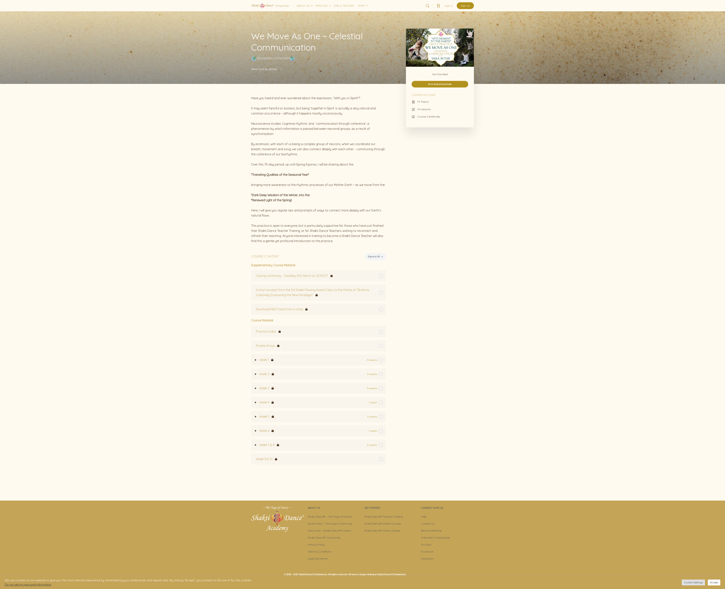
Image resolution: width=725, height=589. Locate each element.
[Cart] (438, 5)
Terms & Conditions (319, 551)
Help (424, 516)
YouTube (426, 544)
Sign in (449, 5)
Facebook (427, 551)
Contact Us (428, 523)
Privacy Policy (316, 544)
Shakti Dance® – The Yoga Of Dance (330, 516)
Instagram (427, 558)
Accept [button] (714, 582)
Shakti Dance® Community (324, 537)
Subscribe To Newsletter (435, 537)
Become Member (431, 530)
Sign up (465, 5)
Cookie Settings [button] (693, 582)
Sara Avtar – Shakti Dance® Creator (329, 530)
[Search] (427, 5)
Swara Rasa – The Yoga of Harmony (330, 523)
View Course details (264, 69)
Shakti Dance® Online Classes (382, 530)
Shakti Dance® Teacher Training (383, 516)
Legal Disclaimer (318, 558)
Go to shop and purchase (440, 84)
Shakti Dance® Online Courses (382, 523)
